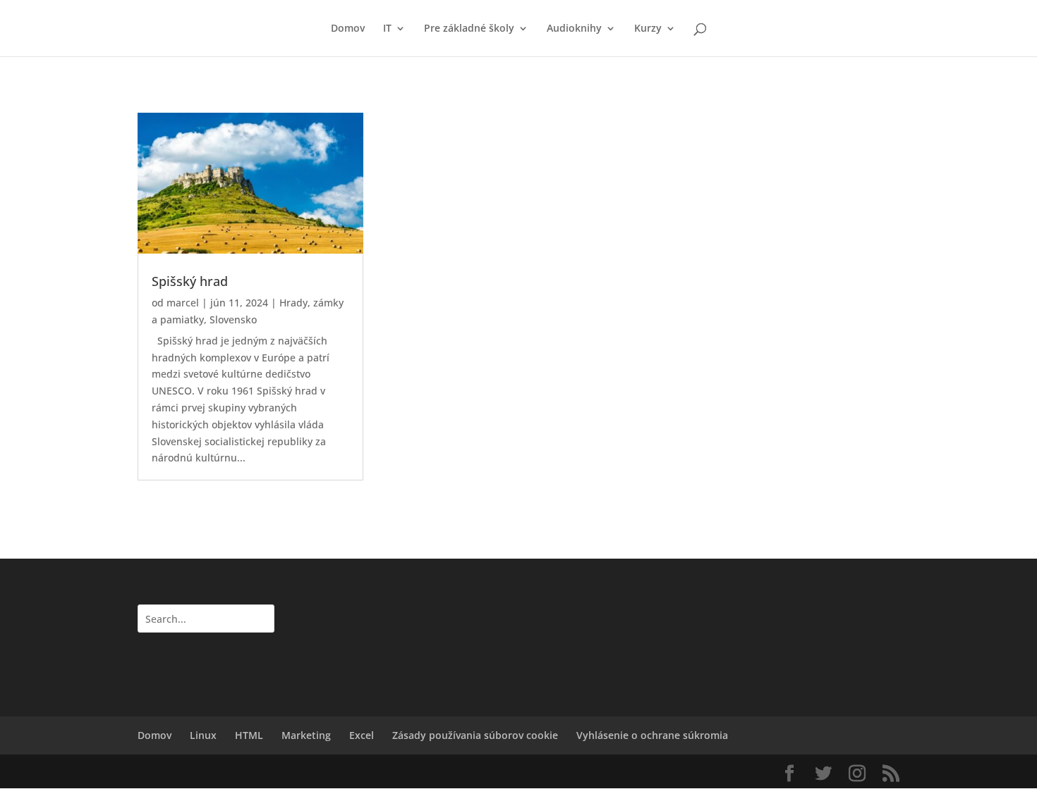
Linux (203, 735)
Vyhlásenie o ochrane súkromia (652, 735)
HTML (249, 735)
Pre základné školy (469, 29)
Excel (361, 735)
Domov (348, 29)
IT (387, 29)
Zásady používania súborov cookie (475, 735)
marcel (182, 302)
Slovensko (233, 319)
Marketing (306, 735)
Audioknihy (574, 29)
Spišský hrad (190, 281)
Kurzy (648, 29)
